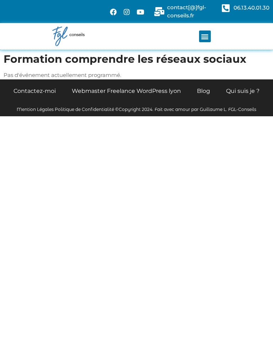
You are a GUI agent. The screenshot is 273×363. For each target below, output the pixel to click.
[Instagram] (127, 11)
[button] (205, 36)
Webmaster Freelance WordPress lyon (126, 91)
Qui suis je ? (242, 91)
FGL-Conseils (242, 109)
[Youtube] (140, 11)
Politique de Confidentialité (84, 109)
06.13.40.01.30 (251, 7)
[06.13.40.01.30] (225, 8)
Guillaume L (213, 109)
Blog (203, 91)
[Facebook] (113, 11)
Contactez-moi (35, 91)
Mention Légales (35, 109)
